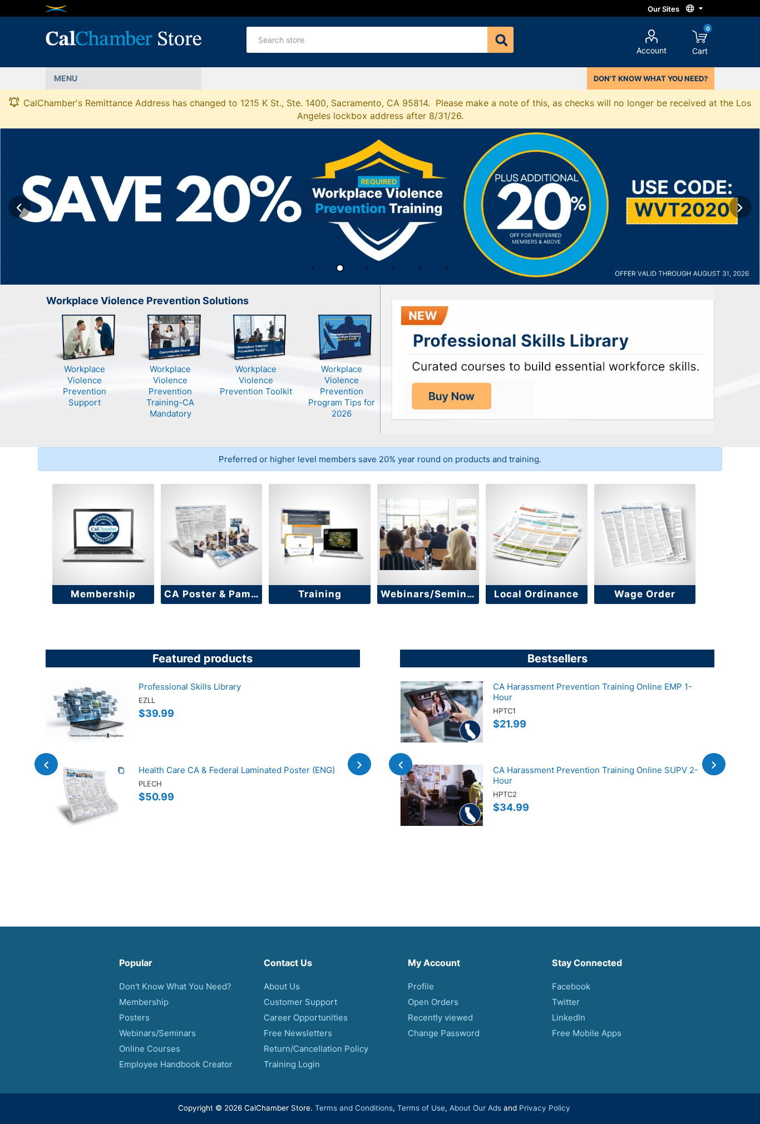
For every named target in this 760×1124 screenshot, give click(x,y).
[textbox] (367, 40)
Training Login (292, 1064)
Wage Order (644, 594)
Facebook (571, 986)
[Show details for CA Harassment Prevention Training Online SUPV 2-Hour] (441, 806)
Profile (421, 986)
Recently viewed (440, 1017)
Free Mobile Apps (586, 1033)
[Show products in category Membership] (103, 535)
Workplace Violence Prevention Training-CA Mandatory (170, 391)
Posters (134, 1017)
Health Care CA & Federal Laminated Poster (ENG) (237, 770)
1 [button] (313, 268)
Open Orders (433, 1002)
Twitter (566, 1002)
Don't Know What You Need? (175, 986)
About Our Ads (475, 1107)
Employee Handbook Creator (176, 1064)
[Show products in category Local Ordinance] (537, 535)
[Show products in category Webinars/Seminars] (428, 535)
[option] (380, 206)
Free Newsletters (298, 1033)
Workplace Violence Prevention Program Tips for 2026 (341, 391)
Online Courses (149, 1048)
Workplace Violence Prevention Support (84, 386)
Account (651, 50)
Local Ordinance (536, 594)
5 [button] (420, 268)
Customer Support (300, 1002)
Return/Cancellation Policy (316, 1048)
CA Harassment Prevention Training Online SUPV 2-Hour (595, 775)
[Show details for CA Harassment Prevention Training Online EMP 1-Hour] (441, 723)
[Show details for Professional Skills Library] (87, 723)
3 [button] (367, 268)
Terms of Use (421, 1107)
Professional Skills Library (190, 686)
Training (320, 594)
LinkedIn (568, 1017)
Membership (103, 594)
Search (500, 40)
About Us (282, 986)
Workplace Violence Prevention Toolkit (256, 380)
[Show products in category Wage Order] (645, 535)
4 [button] (393, 268)
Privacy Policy (544, 1107)
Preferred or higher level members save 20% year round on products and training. (380, 459)
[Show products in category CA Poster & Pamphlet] (212, 535)
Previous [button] (19, 207)
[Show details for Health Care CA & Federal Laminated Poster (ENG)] (87, 806)
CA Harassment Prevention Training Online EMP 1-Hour (592, 691)
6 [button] (447, 268)
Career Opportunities (306, 1017)
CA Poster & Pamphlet (213, 594)
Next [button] (740, 207)
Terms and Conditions (354, 1107)
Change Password (444, 1033)
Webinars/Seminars (430, 594)
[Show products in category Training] (320, 535)
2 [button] (340, 268)
